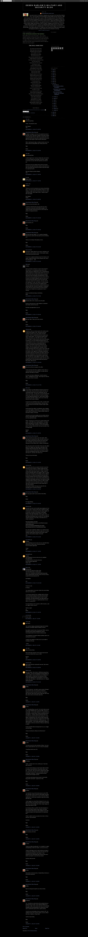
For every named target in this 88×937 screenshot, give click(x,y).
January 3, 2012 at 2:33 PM (32, 701)
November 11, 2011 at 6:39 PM (33, 129)
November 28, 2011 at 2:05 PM (33, 612)
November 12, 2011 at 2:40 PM (33, 433)
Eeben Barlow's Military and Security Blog (44, 6)
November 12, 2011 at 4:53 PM (33, 489)
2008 (53, 115)
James (27, 621)
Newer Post (25, 928)
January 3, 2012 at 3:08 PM (32, 785)
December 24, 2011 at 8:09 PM (33, 667)
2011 (53, 83)
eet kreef (27, 615)
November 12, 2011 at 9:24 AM (33, 261)
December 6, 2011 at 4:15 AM (33, 645)
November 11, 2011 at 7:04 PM (33, 174)
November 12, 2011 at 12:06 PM (33, 362)
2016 (53, 74)
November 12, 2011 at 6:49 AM (33, 229)
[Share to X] (25, 111)
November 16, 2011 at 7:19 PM (33, 564)
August (54, 98)
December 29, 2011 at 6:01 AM (33, 682)
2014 (53, 78)
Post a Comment (26, 926)
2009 (53, 113)
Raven (27, 567)
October (55, 96)
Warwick (27, 670)
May (54, 103)
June (54, 101)
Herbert (27, 183)
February (55, 108)
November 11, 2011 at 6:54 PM (33, 150)
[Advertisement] (57, 58)
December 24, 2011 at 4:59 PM (33, 659)
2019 (53, 69)
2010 (53, 112)
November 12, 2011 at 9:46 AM (33, 326)
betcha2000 (28, 539)
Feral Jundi (28, 249)
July (54, 100)
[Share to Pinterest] (28, 111)
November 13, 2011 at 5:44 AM (33, 503)
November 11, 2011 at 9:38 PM (33, 199)
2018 (53, 71)
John (26, 119)
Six (26, 177)
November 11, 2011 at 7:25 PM (33, 180)
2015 (53, 76)
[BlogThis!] (24, 111)
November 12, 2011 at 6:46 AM (33, 217)
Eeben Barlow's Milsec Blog (48, 13)
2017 (53, 73)
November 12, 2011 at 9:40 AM (33, 314)
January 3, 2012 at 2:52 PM (32, 737)
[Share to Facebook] (27, 111)
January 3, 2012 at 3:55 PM (32, 865)
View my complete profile (44, 30)
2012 (53, 81)
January (55, 110)
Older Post (47, 928)
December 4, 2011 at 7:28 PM (33, 618)
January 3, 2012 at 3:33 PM (32, 827)
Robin (27, 264)
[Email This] (23, 111)
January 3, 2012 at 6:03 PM (32, 923)
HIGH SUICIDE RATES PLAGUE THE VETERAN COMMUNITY (58, 93)
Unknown (27, 329)
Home (36, 928)
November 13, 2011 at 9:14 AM (33, 536)
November (55, 84)
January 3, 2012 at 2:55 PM (32, 756)
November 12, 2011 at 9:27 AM (33, 296)
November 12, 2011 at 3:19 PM (33, 462)
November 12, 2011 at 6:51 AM (33, 246)
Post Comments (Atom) (32, 930)
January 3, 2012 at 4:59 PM (32, 881)
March (54, 106)
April (54, 105)
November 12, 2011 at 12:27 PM (33, 384)
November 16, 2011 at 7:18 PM (33, 551)
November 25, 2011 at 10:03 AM (33, 582)
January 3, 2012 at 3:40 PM (32, 838)
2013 (53, 79)
